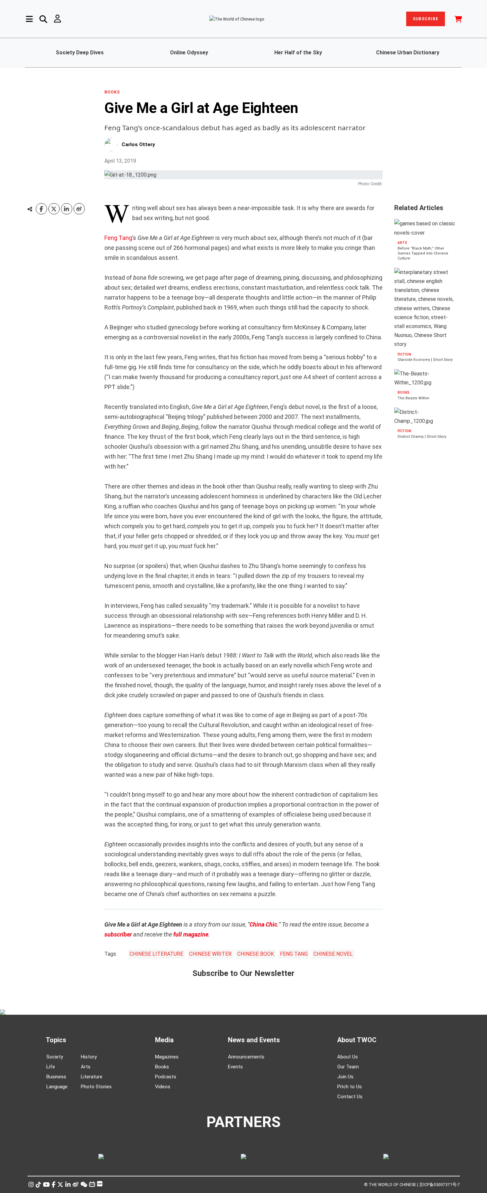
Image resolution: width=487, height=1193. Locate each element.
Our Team (348, 1067)
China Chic (263, 924)
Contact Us (349, 1097)
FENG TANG (294, 954)
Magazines (167, 1057)
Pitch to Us (349, 1087)
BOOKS (112, 92)
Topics (56, 1040)
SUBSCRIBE (425, 19)
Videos (162, 1087)
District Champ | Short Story (422, 436)
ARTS (402, 243)
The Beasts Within (413, 398)
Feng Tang (118, 237)
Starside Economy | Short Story (425, 360)
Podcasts (165, 1077)
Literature (91, 1077)
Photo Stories (96, 1087)
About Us (347, 1057)
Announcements (246, 1057)
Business (56, 1077)
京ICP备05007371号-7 (439, 1184)
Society (54, 1057)
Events (235, 1067)
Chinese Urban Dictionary (407, 52)
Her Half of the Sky (298, 52)
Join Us (345, 1077)
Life (50, 1067)
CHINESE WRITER (210, 954)
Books (162, 1067)
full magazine (190, 934)
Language (57, 1087)
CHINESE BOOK (255, 954)
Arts (85, 1067)
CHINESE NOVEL (333, 954)
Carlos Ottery (138, 144)
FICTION (404, 354)
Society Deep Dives (80, 52)
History (89, 1057)
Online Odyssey (189, 52)
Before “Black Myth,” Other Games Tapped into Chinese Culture (423, 253)
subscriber (118, 934)
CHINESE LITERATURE (156, 954)
